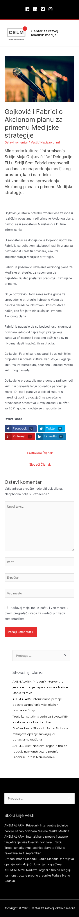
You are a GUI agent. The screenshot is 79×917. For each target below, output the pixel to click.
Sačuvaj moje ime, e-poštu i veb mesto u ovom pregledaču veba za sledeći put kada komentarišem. (36, 613)
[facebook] (28, 9)
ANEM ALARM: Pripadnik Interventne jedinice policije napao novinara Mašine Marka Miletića (40, 687)
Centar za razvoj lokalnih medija (44, 33)
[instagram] (51, 9)
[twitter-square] (44, 9)
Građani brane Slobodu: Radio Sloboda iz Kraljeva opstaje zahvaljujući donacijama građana (40, 734)
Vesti (34, 142)
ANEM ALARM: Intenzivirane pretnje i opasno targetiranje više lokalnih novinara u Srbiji (38, 704)
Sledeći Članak (40, 464)
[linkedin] (36, 9)
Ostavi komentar (16, 142)
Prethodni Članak (40, 453)
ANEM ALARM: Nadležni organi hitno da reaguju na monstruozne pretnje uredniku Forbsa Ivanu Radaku (40, 751)
